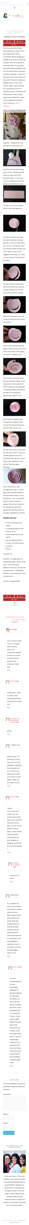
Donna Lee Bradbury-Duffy (14, 720)
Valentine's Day (17, 32)
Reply (8, 670)
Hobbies (10, 32)
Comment (7, 1094)
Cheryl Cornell (16, 864)
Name (6, 1114)
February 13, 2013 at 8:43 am (12, 725)
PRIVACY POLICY (14, 1222)
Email (5, 1123)
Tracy (12, 681)
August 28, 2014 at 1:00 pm (16, 897)
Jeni (12, 629)
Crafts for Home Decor (17, 31)
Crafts (7, 31)
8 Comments (14, 605)
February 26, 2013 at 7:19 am (15, 869)
